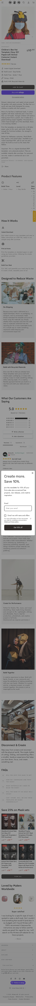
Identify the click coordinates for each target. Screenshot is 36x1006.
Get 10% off (18, 527)
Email (6, 503)
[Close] (32, 473)
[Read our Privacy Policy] (30, 518)
